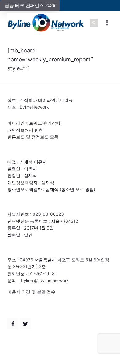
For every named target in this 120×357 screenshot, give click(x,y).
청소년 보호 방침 (77, 189)
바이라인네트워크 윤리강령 (33, 123)
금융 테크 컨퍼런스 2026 (30, 5)
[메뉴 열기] (107, 22)
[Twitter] (25, 323)
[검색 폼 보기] (94, 23)
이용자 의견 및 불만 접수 (31, 291)
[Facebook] (12, 323)
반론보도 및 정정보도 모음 (32, 136)
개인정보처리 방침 (25, 130)
